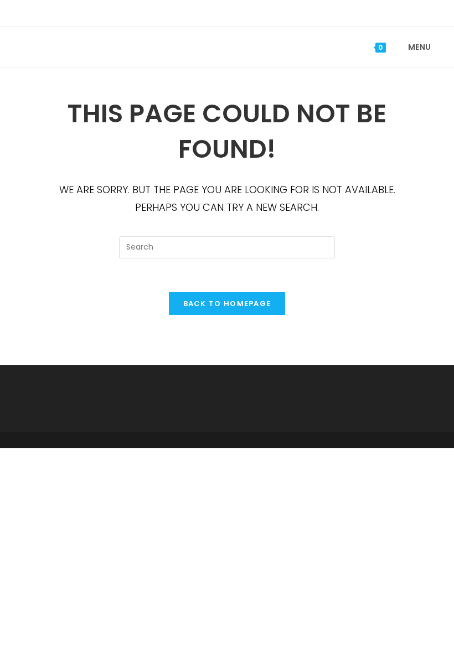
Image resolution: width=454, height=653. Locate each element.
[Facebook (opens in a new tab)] (220, 11)
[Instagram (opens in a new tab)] (236, 11)
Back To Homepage (227, 303)
